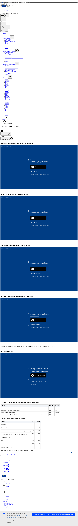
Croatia (6, 82)
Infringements (8, 40)
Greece (6, 91)
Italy (6, 94)
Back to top (75, 452)
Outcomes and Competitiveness (9, 64)
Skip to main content (4, 1)
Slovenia (7, 105)
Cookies (4, 505)
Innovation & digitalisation (10, 71)
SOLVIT (7, 44)
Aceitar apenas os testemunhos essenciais (62, 514)
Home (4, 119)
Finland (6, 87)
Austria (6, 79)
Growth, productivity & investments (12, 66)
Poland (6, 100)
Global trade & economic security (11, 68)
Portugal (7, 102)
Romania (7, 103)
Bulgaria (7, 81)
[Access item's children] (12, 37)
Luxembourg (7, 97)
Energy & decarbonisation (10, 69)
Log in (7, 10)
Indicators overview (7, 34)
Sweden (6, 107)
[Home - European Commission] (9, 7)
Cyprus (6, 83)
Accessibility (5, 508)
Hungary (7, 92)
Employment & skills (9, 70)
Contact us (5, 501)
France (6, 88)
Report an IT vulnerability (8, 503)
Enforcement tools (6, 38)
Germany (7, 89)
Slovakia (7, 104)
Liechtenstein (7, 110)
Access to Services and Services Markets (13, 55)
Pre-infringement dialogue (10, 41)
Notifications (7, 43)
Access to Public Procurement (11, 54)
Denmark (7, 85)
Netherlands (7, 99)
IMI (6, 42)
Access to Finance (8, 57)
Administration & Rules (10, 52)
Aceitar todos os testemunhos (41, 514)
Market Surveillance (9, 53)
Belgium (7, 80)
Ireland (6, 93)
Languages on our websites (8, 504)
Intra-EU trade (8, 65)
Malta (6, 98)
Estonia (6, 86)
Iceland (6, 109)
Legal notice (5, 507)
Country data (5, 77)
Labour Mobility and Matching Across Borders (14, 58)
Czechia (6, 84)
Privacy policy (5, 506)
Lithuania (7, 96)
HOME (4, 33)
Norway (7, 111)
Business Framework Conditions (9, 51)
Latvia (6, 95)
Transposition (8, 39)
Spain (6, 106)
